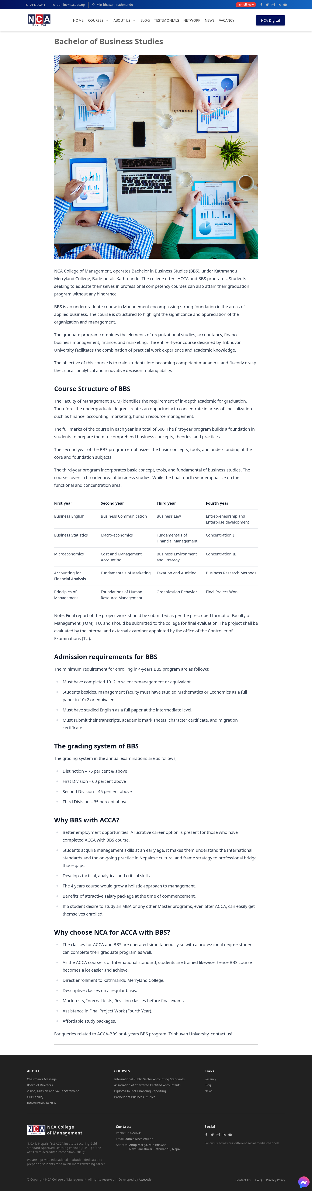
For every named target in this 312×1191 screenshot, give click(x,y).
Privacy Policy (275, 1180)
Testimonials (166, 20)
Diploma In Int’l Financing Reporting (140, 1091)
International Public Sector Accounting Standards (149, 1079)
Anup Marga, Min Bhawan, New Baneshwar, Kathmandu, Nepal (155, 1147)
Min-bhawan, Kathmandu (115, 5)
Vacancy (227, 20)
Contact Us (243, 1180)
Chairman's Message (42, 1079)
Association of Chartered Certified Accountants (147, 1085)
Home (78, 20)
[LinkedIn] (279, 4)
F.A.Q (258, 1180)
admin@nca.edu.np (71, 5)
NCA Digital (270, 20)
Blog (145, 20)
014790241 (37, 5)
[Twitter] (267, 4)
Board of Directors (40, 1085)
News (210, 20)
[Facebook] (261, 4)
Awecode (145, 1179)
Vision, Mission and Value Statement (53, 1091)
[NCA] (39, 20)
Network (192, 20)
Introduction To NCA (41, 1103)
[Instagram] (273, 4)
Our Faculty (35, 1097)
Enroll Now (246, 4)
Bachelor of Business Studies (134, 1097)
